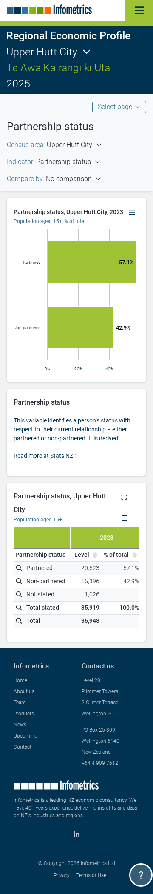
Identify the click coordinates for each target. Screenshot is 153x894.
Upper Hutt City (41, 52)
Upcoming (25, 736)
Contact (22, 747)
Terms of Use (91, 875)
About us (24, 691)
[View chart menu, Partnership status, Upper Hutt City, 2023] (132, 213)
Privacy (62, 875)
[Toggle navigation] (139, 10)
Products (24, 714)
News (20, 725)
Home (20, 680)
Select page (115, 107)
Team (20, 703)
